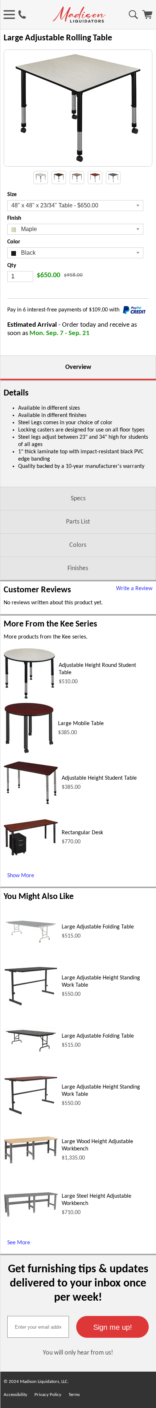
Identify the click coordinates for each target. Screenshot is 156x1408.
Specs (78, 498)
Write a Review (134, 589)
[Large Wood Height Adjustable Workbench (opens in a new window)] (31, 1162)
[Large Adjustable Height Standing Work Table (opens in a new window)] (31, 1004)
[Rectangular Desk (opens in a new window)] (31, 854)
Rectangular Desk (82, 833)
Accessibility (15, 1394)
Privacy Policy (47, 1394)
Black (28, 253)
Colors (77, 545)
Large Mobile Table (81, 724)
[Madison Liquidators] (79, 21)
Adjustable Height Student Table (99, 778)
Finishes (77, 568)
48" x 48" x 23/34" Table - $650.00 (54, 205)
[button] (112, 1327)
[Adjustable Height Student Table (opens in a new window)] (31, 803)
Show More (20, 876)
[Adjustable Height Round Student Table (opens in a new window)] (29, 697)
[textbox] (38, 1327)
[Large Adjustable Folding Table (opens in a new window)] (31, 943)
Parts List (78, 521)
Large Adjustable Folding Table (98, 927)
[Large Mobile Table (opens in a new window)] (28, 752)
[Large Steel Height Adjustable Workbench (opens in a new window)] (31, 1215)
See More (18, 1243)
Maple (28, 229)
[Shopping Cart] (147, 17)
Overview (78, 367)
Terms (74, 1394)
